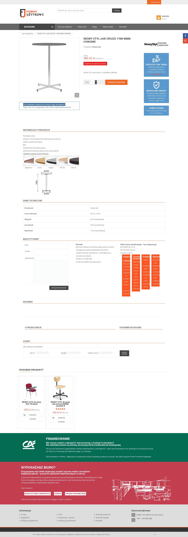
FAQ (60, 514)
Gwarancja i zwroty (66, 517)
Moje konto (155, 2)
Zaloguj (163, 2)
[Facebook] (185, 35)
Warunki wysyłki (102, 517)
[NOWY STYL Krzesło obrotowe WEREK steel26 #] (60, 388)
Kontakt (99, 520)
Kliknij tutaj (156, 74)
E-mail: (27, 251)
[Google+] (185, 40)
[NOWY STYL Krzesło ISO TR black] (31, 388)
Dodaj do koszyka (32, 415)
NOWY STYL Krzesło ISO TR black (31, 403)
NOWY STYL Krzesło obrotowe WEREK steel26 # (60, 404)
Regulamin (25, 517)
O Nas (23, 514)
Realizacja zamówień (67, 520)
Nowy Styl (96, 47)
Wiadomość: (29, 258)
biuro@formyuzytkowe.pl (91, 262)
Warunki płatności (103, 514)
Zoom (77, 95)
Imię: (26, 245)
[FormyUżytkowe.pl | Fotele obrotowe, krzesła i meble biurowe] (32, 13)
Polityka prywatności (29, 520)
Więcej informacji (102, 534)
